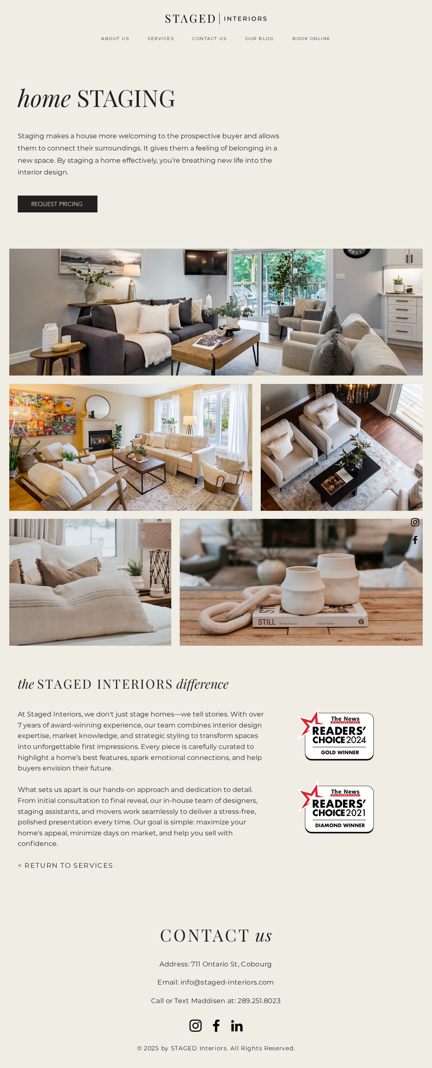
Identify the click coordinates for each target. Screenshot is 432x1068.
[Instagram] (415, 522)
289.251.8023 (259, 1001)
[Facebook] (415, 539)
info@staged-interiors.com (227, 982)
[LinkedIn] (237, 1025)
